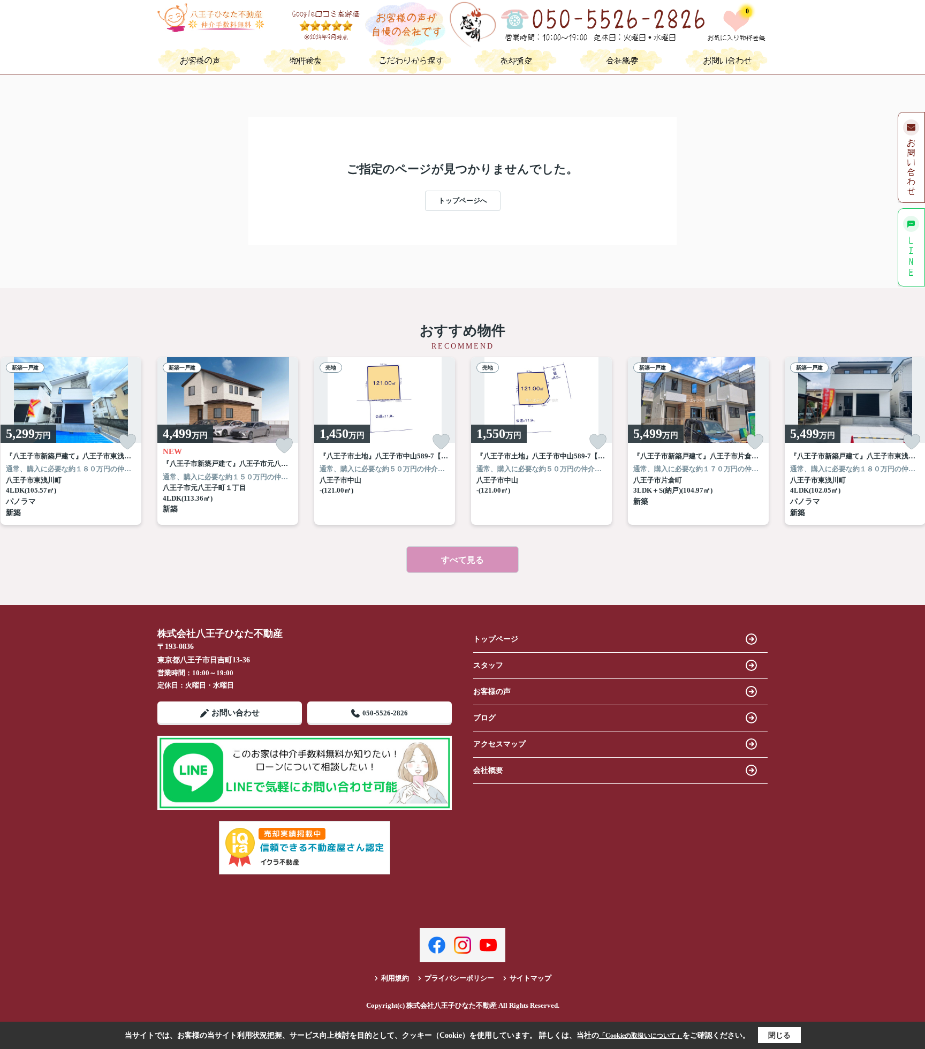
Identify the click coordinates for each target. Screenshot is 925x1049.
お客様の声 (492, 692)
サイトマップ (530, 978)
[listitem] (227, 441)
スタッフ (488, 665)
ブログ (484, 718)
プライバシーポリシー (459, 978)
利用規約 (395, 978)
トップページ (495, 639)
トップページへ (462, 201)
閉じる (779, 1035)
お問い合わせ (235, 712)
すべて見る (462, 559)
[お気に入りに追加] (127, 442)
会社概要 (488, 770)
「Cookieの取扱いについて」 (641, 1035)
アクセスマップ (499, 744)
